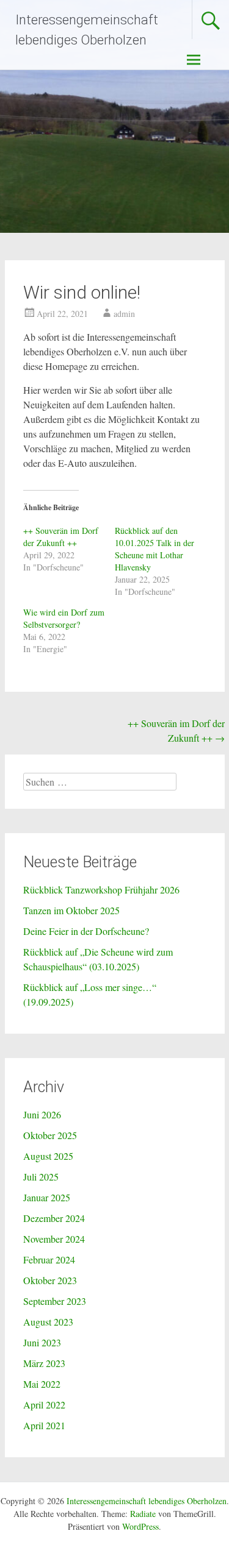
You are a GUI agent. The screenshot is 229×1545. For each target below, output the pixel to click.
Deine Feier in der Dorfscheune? (86, 931)
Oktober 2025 (50, 1135)
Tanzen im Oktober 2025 (71, 910)
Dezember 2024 (54, 1218)
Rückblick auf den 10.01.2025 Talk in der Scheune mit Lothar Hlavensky (154, 549)
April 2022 (44, 1404)
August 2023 (48, 1321)
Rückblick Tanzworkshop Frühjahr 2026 (101, 889)
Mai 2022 (41, 1383)
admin (124, 313)
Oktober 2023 (50, 1280)
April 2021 (44, 1425)
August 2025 (48, 1155)
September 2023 (54, 1301)
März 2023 (44, 1363)
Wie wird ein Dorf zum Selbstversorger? (63, 618)
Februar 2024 (49, 1259)
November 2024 (54, 1238)
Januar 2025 (46, 1197)
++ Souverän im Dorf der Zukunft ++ (60, 537)
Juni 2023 (42, 1342)
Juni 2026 (42, 1114)
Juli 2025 (41, 1176)
